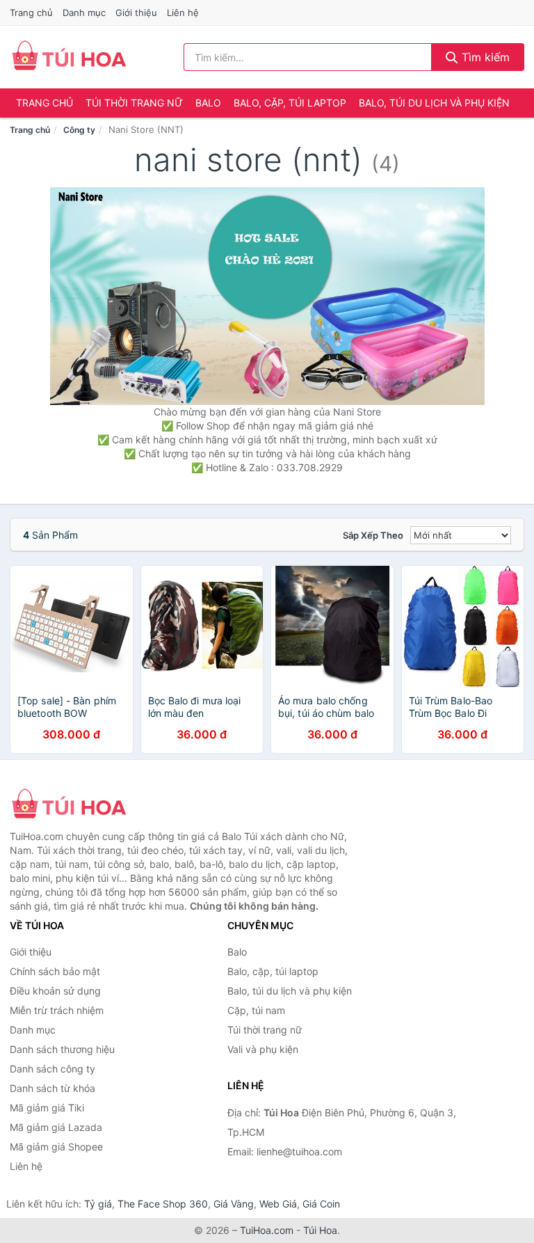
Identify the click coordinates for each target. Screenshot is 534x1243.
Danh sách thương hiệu (62, 1049)
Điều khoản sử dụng (55, 991)
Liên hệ (183, 12)
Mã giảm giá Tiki (47, 1108)
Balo (208, 103)
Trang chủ (31, 12)
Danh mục (84, 12)
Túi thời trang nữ (134, 103)
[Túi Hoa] (79, 805)
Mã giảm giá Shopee (56, 1147)
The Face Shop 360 (163, 1204)
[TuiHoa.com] (69, 57)
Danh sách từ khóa (52, 1088)
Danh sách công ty (52, 1069)
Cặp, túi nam (256, 1010)
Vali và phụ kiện (262, 1049)
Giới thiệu (136, 12)
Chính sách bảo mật (55, 971)
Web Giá (278, 1204)
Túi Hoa (320, 1230)
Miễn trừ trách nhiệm (57, 1010)
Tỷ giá (98, 1204)
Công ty (79, 130)
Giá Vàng (233, 1204)
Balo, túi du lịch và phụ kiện (434, 103)
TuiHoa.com (266, 1230)
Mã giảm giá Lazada (56, 1127)
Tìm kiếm (484, 57)
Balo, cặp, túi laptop (290, 103)
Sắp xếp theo (373, 535)
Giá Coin (321, 1204)
